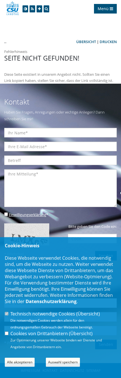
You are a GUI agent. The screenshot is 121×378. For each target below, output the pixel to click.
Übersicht (86, 41)
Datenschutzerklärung (51, 301)
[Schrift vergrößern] (39, 8)
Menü (104, 8)
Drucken (108, 41)
